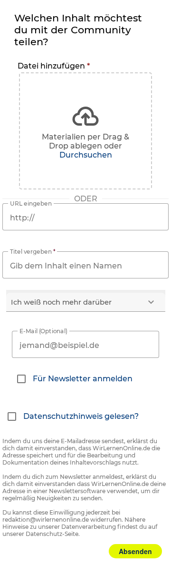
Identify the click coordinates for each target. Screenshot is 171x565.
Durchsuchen (85, 154)
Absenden (135, 551)
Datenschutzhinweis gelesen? (81, 416)
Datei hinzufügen (54, 65)
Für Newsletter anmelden (83, 378)
